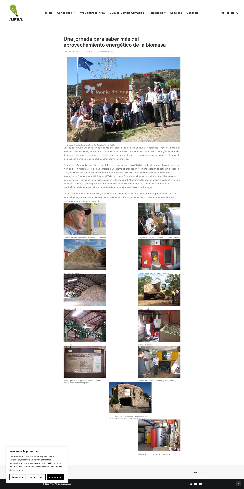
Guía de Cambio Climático (127, 12)
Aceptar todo (55, 477)
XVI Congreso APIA (92, 12)
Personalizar (17, 477)
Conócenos (64, 12)
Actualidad (156, 12)
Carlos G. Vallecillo (110, 51)
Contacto (192, 12)
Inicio (49, 12)
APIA (89, 51)
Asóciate (176, 12)
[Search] (237, 13)
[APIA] (15, 13)
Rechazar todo (36, 477)
